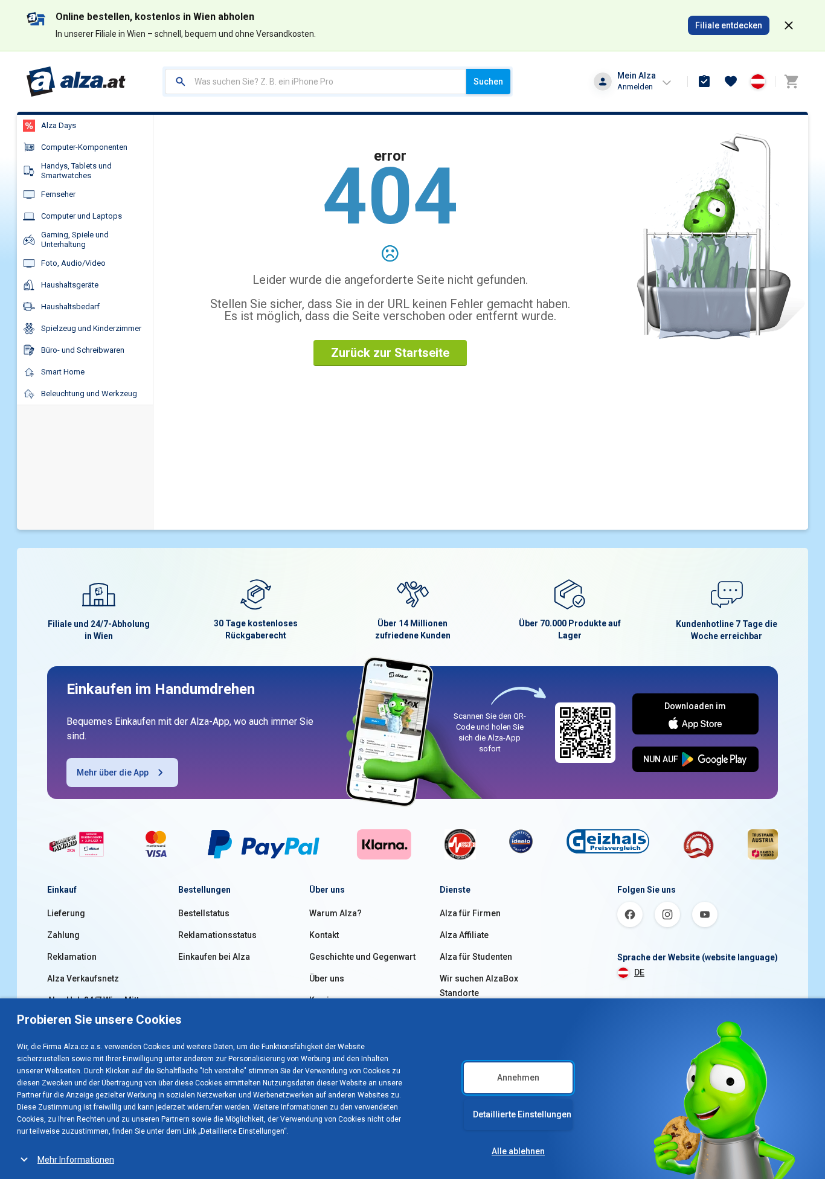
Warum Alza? (335, 913)
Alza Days (58, 125)
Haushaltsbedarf (70, 306)
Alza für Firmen (470, 913)
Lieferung (66, 913)
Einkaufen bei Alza (214, 957)
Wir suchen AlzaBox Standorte (479, 986)
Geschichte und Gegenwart (362, 957)
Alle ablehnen (518, 1151)
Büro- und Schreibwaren (82, 350)
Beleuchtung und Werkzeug (89, 393)
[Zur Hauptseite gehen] (76, 81)
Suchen (488, 81)
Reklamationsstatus (217, 935)
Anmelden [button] (635, 86)
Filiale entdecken (728, 25)
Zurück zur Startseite (390, 352)
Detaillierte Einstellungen (522, 1114)
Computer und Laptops (81, 215)
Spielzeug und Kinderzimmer (91, 328)
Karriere (325, 1000)
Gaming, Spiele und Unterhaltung (75, 239)
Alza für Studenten (476, 957)
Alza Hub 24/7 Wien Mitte (95, 1000)
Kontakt (324, 935)
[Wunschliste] (731, 81)
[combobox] (315, 81)
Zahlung (63, 935)
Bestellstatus (204, 913)
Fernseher (58, 194)
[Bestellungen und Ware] (704, 81)
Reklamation (72, 957)
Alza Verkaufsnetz (83, 978)
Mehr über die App (113, 772)
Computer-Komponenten (84, 147)
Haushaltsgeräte (69, 284)
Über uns (326, 978)
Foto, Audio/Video (73, 263)
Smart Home (63, 371)
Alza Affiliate (464, 935)
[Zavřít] (788, 25)
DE (639, 972)
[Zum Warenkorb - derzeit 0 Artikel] (791, 81)
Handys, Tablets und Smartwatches (76, 170)
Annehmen (518, 1077)
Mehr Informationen (75, 1160)
